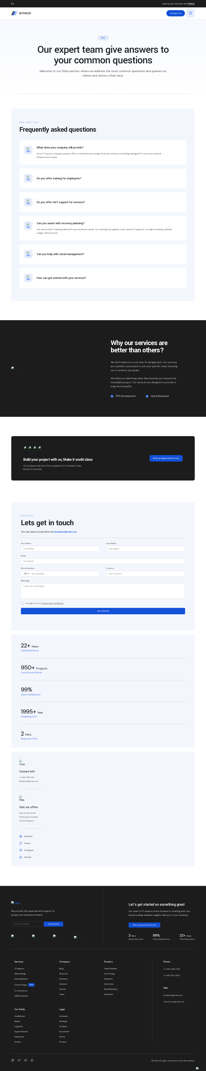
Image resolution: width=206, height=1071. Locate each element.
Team (61, 994)
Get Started (103, 611)
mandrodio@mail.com (174, 1001)
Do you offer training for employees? (59, 178)
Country (110, 568)
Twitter (27, 843)
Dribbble (28, 836)
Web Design (20, 974)
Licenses (63, 1016)
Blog (61, 969)
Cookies (63, 1026)
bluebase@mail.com (65, 531)
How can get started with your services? (61, 278)
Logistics (18, 1026)
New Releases (110, 989)
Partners (63, 979)
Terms (62, 1037)
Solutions (108, 994)
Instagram (29, 850)
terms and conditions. (53, 603)
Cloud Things (23, 985)
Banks (17, 1021)
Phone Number (27, 568)
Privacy (62, 1042)
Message (25, 581)
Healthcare (19, 1016)
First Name (26, 543)
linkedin (27, 857)
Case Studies (110, 969)
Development (21, 979)
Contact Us (175, 13)
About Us (63, 974)
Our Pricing (109, 974)
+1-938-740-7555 (172, 975)
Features (108, 979)
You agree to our (44, 603)
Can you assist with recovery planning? (60, 223)
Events (62, 989)
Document (64, 1032)
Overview (108, 984)
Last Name (111, 543)
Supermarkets (21, 1032)
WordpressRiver (187, 1060)
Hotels (17, 1042)
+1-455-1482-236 (172, 969)
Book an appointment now (166, 458)
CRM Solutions (21, 996)
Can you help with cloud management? (60, 254)
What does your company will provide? (60, 148)
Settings (63, 1021)
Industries (19, 1037)
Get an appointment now (144, 925)
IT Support (19, 969)
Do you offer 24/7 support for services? (61, 202)
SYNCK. (191, 4)
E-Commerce (21, 991)
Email (23, 556)
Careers (63, 984)
